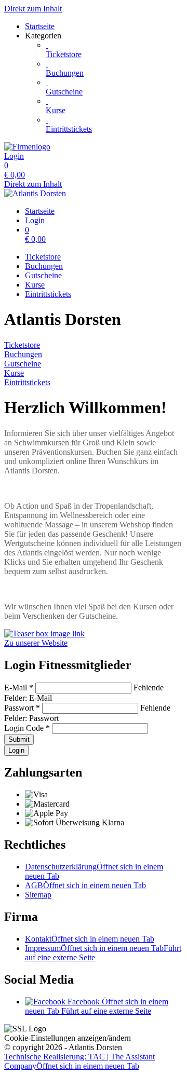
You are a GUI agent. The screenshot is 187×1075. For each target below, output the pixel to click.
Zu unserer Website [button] (36, 642)
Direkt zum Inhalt (33, 8)
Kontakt (89, 938)
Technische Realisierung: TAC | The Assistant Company (79, 1061)
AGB (85, 885)
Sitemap (38, 894)
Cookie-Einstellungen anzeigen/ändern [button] (67, 1037)
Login (16, 750)
